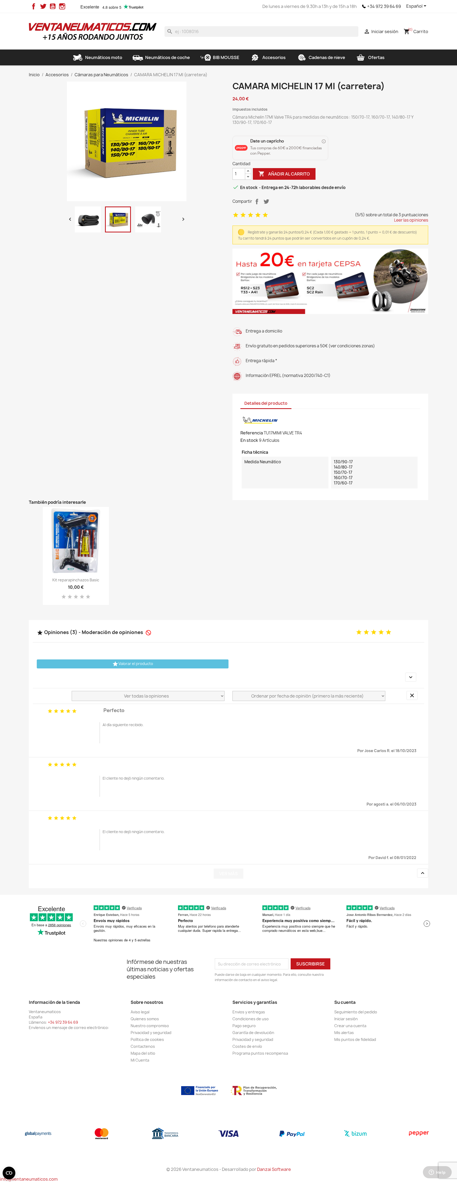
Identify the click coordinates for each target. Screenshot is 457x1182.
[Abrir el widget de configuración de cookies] (9, 1173)
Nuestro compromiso (150, 1025)
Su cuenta (345, 1002)
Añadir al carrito (284, 173)
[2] (243, 215)
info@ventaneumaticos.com (29, 1179)
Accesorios (274, 57)
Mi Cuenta (140, 1060)
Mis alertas (344, 1032)
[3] (250, 215)
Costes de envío (247, 1046)
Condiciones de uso (250, 1018)
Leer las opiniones (411, 220)
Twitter (43, 6)
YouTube (52, 6)
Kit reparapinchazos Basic (75, 579)
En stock (249, 440)
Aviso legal (140, 1011)
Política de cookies (147, 1039)
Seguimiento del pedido (355, 1011)
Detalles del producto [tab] (265, 403)
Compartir (257, 201)
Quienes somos (145, 1018)
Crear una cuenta (350, 1025)
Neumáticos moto (103, 57)
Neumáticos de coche (167, 57)
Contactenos (143, 1046)
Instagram (62, 6)
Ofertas (376, 57)
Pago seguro (244, 1025)
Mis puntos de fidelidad (355, 1039)
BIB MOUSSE (226, 57)
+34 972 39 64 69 (384, 6)
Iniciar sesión (346, 1018)
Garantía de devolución (253, 1032)
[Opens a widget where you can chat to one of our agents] (437, 1172)
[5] (265, 215)
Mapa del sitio (143, 1053)
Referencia (251, 432)
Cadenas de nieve (327, 57)
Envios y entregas (248, 1011)
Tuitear (266, 201)
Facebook (33, 6)
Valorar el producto (132, 664)
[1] (235, 215)
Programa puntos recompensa (260, 1053)
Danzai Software (274, 1169)
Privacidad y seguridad (151, 1032)
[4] (258, 215)
